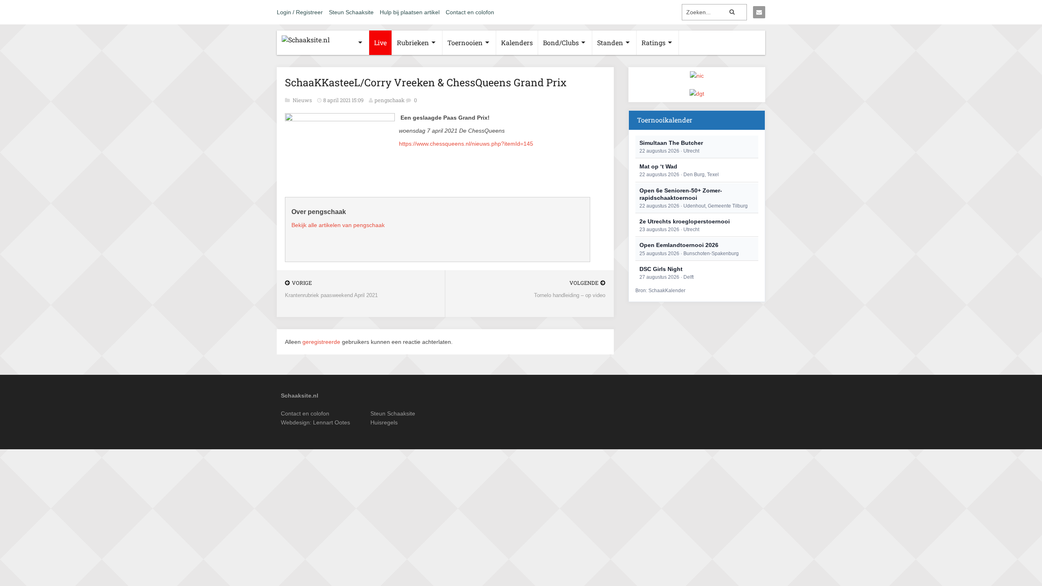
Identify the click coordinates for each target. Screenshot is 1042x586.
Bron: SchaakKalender (660, 290)
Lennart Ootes (331, 422)
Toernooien (465, 42)
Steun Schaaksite (351, 12)
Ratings (653, 42)
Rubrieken (413, 42)
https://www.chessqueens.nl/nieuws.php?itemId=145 (466, 143)
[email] (759, 12)
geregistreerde (322, 342)
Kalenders (517, 42)
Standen (610, 42)
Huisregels (384, 422)
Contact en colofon (470, 12)
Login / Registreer (300, 12)
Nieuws (303, 100)
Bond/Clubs (561, 42)
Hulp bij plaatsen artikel (410, 12)
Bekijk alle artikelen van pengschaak (338, 225)
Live (380, 42)
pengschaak (389, 100)
